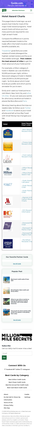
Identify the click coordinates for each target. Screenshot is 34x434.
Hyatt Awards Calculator (27, 181)
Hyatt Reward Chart (27, 186)
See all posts (17, 320)
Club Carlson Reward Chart (27, 156)
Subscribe (6, 346)
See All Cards (17, 263)
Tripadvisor (6, 51)
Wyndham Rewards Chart (27, 240)
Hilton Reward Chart (27, 168)
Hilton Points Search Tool (27, 173)
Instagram (26, 369)
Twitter (17, 369)
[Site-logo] (4, 10)
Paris (25, 101)
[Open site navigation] (31, 11)
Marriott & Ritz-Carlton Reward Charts (28, 199)
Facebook (9, 369)
